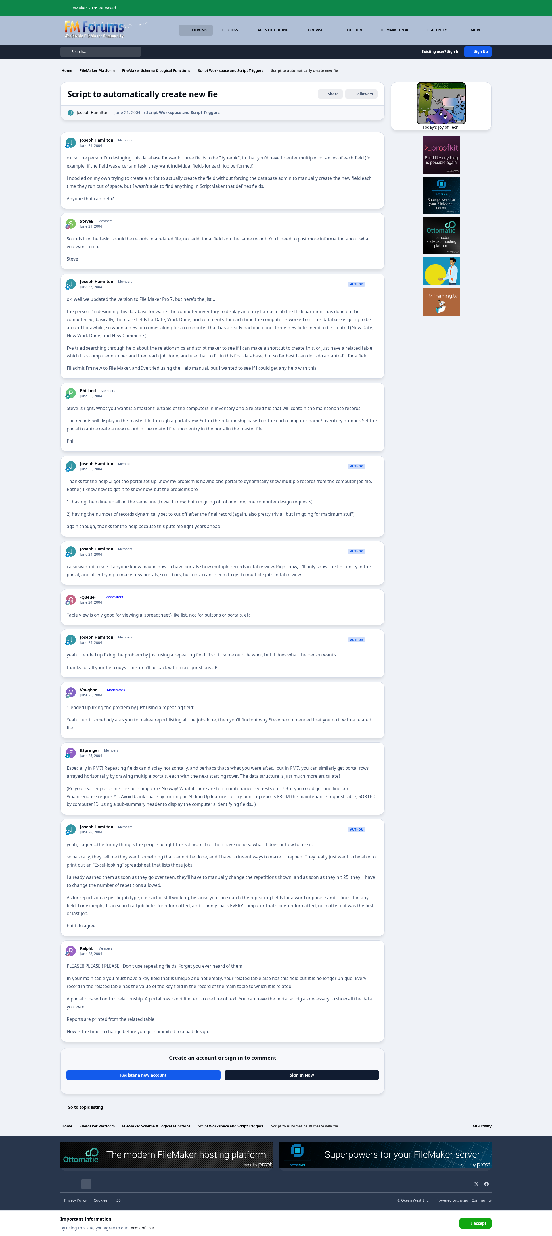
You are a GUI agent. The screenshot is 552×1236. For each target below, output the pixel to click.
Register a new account (143, 1075)
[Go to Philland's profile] (71, 393)
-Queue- (88, 597)
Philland (88, 390)
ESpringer (89, 750)
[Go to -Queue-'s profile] (71, 600)
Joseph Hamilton (92, 112)
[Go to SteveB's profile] (71, 224)
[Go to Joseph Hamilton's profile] (71, 113)
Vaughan (88, 689)
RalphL (86, 948)
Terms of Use (141, 1228)
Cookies (100, 1200)
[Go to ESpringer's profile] (71, 753)
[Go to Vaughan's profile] (71, 692)
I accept (478, 1223)
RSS (117, 1200)
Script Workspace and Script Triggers (183, 112)
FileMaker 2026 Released (92, 8)
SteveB (86, 221)
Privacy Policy (75, 1200)
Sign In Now (302, 1075)
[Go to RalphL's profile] (71, 951)
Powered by (464, 1200)
